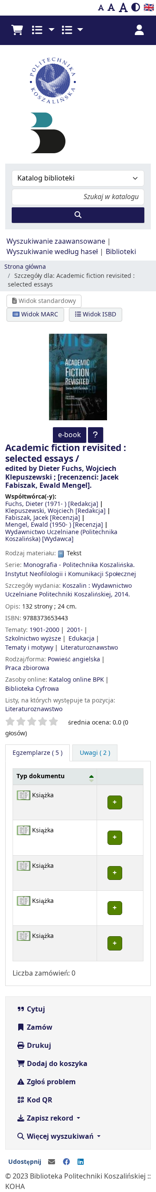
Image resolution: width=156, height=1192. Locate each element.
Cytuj (35, 1009)
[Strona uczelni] (78, 80)
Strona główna (25, 266)
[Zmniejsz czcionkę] (101, 8)
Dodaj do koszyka (56, 1064)
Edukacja (81, 638)
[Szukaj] (78, 215)
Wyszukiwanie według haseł (52, 252)
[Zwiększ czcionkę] (123, 8)
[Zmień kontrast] (136, 7)
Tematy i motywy (29, 647)
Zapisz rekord (50, 1118)
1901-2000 (44, 630)
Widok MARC (39, 314)
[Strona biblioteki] (48, 133)
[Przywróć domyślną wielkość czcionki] (111, 7)
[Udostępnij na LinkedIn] (81, 1162)
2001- (75, 630)
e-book (69, 435)
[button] (17, 30)
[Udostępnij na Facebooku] (66, 1162)
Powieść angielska (74, 659)
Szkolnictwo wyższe (33, 638)
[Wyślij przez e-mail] (51, 1162)
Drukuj (38, 1046)
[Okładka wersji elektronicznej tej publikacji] (78, 376)
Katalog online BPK (76, 679)
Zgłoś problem (50, 1082)
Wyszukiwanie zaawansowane (55, 241)
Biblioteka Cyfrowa (32, 688)
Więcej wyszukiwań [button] (60, 1136)
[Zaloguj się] (139, 30)
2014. (122, 594)
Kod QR (38, 1100)
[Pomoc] (95, 435)
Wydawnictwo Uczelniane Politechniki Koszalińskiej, (68, 590)
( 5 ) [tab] (37, 752)
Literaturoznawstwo (89, 647)
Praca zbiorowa (27, 668)
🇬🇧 (148, 7)
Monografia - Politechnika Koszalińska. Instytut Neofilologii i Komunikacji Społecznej (70, 569)
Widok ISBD (98, 314)
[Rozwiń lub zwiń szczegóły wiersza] (120, 802)
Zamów (38, 1027)
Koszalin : (76, 585)
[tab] (94, 753)
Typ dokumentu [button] (40, 776)
